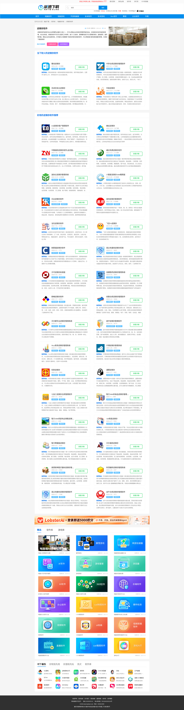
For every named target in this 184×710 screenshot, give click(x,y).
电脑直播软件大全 (43, 655)
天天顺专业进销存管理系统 (61, 321)
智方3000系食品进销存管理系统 (118, 394)
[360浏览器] (76, 679)
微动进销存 (55, 64)
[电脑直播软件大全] (54, 645)
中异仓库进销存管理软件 (115, 64)
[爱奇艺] (76, 672)
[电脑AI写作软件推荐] (54, 564)
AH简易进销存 (111, 419)
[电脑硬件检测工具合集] (130, 604)
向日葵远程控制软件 (122, 685)
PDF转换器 (145, 1)
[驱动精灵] (39, 686)
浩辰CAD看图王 (139, 678)
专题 (147, 16)
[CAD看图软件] (92, 645)
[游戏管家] (92, 564)
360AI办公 (65, 685)
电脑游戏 (61, 16)
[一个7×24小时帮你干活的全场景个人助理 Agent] (92, 524)
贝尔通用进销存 (112, 443)
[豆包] (112, 672)
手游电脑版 (74, 16)
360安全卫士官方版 (111, 11)
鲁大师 (82, 685)
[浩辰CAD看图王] (130, 679)
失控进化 (124, 11)
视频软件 (41, 635)
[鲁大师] (76, 686)
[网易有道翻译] (130, 686)
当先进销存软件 (57, 223)
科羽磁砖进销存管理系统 (115, 468)
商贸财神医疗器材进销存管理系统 (64, 468)
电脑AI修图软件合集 (44, 553)
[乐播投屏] (94, 686)
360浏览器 (97, 11)
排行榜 (136, 1)
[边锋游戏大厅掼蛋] (58, 672)
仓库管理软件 (64, 44)
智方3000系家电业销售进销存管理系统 (66, 419)
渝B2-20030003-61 (88, 701)
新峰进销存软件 (57, 297)
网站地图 (93, 698)
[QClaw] (39, 679)
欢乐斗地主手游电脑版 (122, 678)
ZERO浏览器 (102, 671)
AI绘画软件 (79, 635)
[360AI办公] (58, 686)
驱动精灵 (46, 685)
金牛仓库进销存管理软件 (115, 492)
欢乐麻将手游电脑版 (104, 678)
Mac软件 (113, 16)
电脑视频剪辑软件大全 (120, 635)
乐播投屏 (101, 685)
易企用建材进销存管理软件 (61, 492)
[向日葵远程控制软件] (112, 686)
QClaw (46, 677)
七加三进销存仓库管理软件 (61, 394)
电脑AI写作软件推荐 (44, 573)
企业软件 (135, 16)
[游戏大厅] (130, 645)
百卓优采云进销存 (58, 88)
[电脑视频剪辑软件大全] (130, 625)
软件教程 (110, 698)
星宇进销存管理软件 (114, 321)
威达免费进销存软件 (114, 150)
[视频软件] (54, 625)
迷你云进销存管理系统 (60, 175)
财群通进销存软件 (58, 248)
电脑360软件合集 (81, 594)
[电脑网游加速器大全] (130, 543)
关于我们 (87, 698)
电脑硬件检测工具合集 (120, 614)
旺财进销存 (55, 370)
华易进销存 (110, 88)
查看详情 (81, 67)
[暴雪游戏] (92, 543)
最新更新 (99, 698)
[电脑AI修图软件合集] (54, 543)
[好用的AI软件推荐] (54, 584)
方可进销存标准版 (58, 272)
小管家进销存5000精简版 (115, 175)
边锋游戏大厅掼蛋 (67, 671)
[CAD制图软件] (92, 604)
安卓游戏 (101, 16)
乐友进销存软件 (57, 199)
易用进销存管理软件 (114, 199)
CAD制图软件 (80, 614)
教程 (124, 16)
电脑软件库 (61, 21)
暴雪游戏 (78, 553)
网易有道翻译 (138, 685)
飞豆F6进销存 (111, 223)
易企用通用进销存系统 (115, 248)
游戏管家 (78, 573)
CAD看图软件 (80, 655)
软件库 (129, 1)
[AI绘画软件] (92, 625)
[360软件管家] (58, 679)
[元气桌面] (130, 672)
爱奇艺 (82, 671)
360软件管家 (65, 678)
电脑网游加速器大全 (120, 553)
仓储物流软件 (52, 44)
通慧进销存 (110, 370)
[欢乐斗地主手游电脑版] (112, 679)
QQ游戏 (46, 671)
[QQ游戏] (39, 672)
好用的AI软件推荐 (43, 594)
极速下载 (46, 21)
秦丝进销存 (110, 126)
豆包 (117, 671)
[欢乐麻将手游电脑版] (94, 679)
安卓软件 (88, 16)
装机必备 (121, 1)
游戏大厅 (116, 655)
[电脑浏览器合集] (130, 564)
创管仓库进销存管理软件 (115, 297)
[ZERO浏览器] (94, 672)
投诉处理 (80, 698)
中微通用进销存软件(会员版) (62, 150)
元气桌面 (137, 671)
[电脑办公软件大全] (54, 604)
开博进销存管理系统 (114, 345)
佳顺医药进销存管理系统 (115, 272)
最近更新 (112, 1)
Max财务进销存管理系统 (60, 345)
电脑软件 (48, 16)
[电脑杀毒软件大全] (130, 584)
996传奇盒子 (132, 11)
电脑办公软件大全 (43, 614)
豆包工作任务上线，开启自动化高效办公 (91, 1)
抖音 (119, 11)
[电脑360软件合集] (92, 584)
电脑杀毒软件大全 (119, 594)
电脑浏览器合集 (118, 573)
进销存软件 (69, 21)
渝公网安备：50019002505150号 (103, 701)
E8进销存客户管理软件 (60, 126)
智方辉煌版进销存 (58, 443)
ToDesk (103, 11)
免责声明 (74, 698)
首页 (37, 16)
